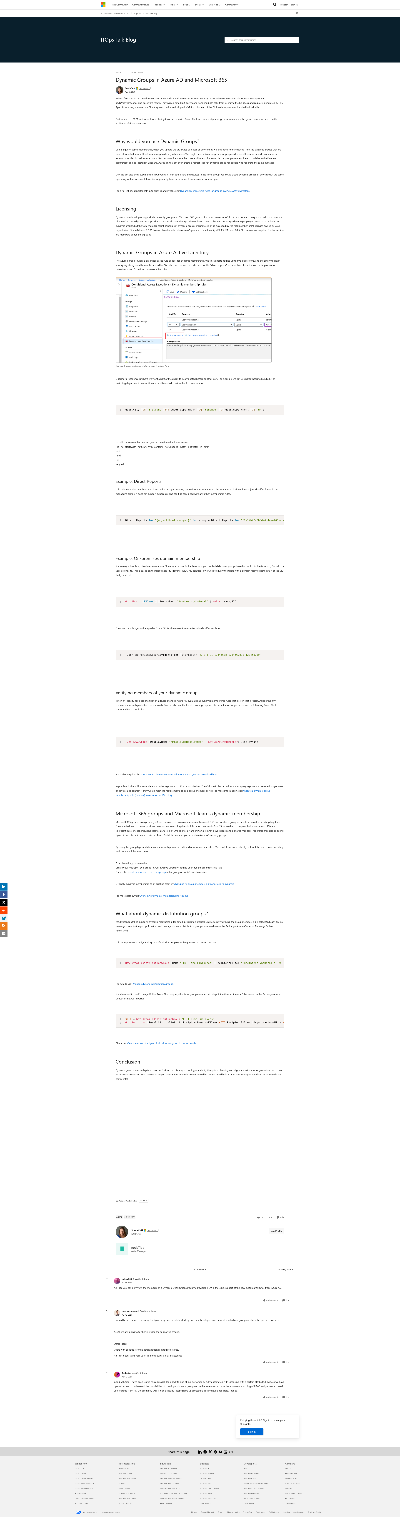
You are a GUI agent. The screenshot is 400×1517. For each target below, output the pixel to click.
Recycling (286, 1512)
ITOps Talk (137, 13)
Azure (246, 1468)
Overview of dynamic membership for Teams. (163, 895)
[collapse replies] (107, 1279)
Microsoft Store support (128, 1478)
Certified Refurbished (127, 1493)
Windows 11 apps (81, 1503)
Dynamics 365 (205, 1478)
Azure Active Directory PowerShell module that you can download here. (179, 774)
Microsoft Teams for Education (171, 1478)
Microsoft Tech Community (254, 1488)
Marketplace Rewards (252, 1498)
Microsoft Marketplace (252, 1493)
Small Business (205, 1503)
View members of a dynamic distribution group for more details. (161, 1043)
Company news (291, 1478)
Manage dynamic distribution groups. (153, 983)
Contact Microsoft (207, 1512)
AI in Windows (80, 1493)
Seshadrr (126, 1373)
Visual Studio (249, 1503)
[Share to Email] (230, 1451)
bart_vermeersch (130, 1311)
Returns (122, 1483)
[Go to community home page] (103, 4)
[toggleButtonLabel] (297, 13)
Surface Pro (79, 1468)
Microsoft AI (204, 1468)
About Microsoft (291, 1473)
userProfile (276, 1230)
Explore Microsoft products (85, 1498)
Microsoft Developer (251, 1473)
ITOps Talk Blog (151, 13)
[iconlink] (122, 1249)
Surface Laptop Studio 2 (84, 1478)
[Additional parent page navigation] (128, 13)
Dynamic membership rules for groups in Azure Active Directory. (215, 190)
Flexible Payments (125, 1503)
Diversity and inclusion (293, 1493)
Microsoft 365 (205, 1483)
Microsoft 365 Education (169, 1483)
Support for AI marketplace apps (256, 1483)
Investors (288, 1488)
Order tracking (124, 1488)
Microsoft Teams (206, 1493)
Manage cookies (233, 1512)
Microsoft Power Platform (209, 1488)
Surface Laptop (80, 1473)
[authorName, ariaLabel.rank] (119, 90)
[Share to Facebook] (205, 1451)
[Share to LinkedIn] (200, 1451)
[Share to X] (210, 1451)
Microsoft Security (207, 1473)
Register (284, 4)
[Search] (275, 5)
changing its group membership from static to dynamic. (204, 883)
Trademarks (260, 1512)
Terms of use (248, 1512)
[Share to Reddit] (215, 1451)
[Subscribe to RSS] (225, 1451)
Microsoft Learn (249, 1478)
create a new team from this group (147, 872)
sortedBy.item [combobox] (284, 1269)
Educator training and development (173, 1493)
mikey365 (127, 1278)
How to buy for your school (170, 1488)
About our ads (298, 1512)
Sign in (252, 1431)
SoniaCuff (130, 88)
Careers (288, 1468)
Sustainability (290, 1503)
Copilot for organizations (84, 1483)
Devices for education (168, 1473)
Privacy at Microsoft (292, 1483)
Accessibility (290, 1498)
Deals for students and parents (172, 1498)
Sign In (294, 4)
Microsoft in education (168, 1468)
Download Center (125, 1473)
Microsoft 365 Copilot (208, 1498)
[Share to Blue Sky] (220, 1451)
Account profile (124, 1468)
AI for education (166, 1503)
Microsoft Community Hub (112, 13)
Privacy (220, 1512)
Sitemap (194, 1512)
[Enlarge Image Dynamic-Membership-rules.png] (194, 320)
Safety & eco (274, 1512)
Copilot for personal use (84, 1488)
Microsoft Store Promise (128, 1498)
